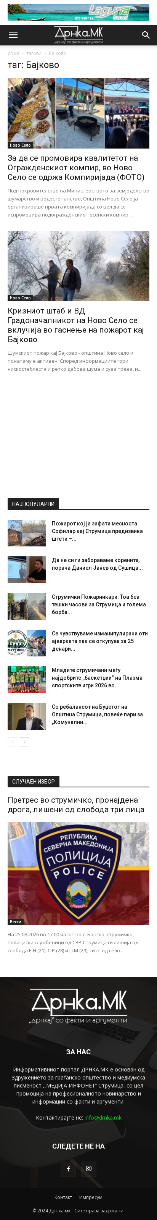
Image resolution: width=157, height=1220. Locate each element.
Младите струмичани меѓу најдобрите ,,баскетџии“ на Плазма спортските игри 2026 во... (97, 677)
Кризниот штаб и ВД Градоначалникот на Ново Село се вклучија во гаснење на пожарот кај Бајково (76, 325)
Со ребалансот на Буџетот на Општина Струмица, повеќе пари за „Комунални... (97, 714)
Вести (15, 921)
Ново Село (20, 145)
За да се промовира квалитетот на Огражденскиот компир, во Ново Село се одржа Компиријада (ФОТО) (76, 168)
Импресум (91, 1197)
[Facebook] (68, 1169)
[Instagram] (88, 1169)
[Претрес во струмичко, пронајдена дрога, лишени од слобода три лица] (78, 873)
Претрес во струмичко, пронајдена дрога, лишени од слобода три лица (76, 804)
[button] (146, 35)
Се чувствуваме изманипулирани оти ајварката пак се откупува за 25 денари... (100, 641)
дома (13, 53)
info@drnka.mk (103, 1117)
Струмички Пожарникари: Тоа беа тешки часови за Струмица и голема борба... (99, 604)
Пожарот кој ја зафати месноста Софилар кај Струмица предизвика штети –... (97, 531)
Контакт (63, 1197)
